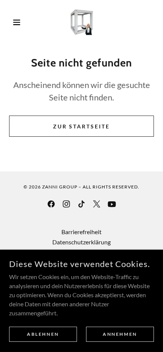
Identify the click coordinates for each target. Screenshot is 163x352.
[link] (82, 22)
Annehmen (120, 334)
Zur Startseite (81, 126)
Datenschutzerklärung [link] (81, 241)
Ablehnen (43, 334)
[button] (20, 22)
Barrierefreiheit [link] (81, 231)
